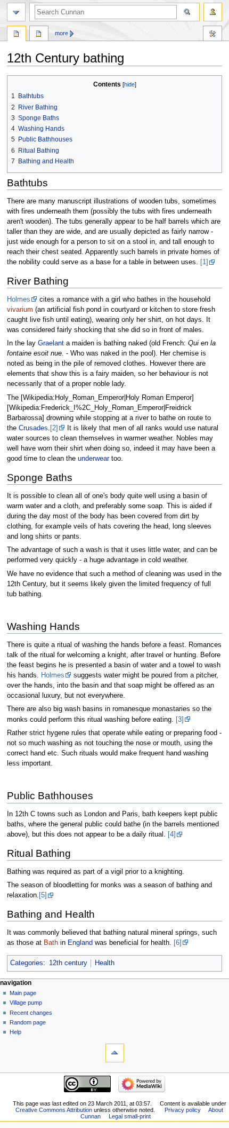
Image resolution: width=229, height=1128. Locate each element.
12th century (68, 963)
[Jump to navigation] (16, 12)
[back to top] (114, 1053)
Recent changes (31, 1012)
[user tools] (212, 12)
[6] (178, 942)
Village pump (26, 1002)
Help (15, 1032)
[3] (180, 719)
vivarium (20, 309)
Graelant (51, 343)
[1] (204, 262)
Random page (28, 1022)
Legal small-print (130, 1116)
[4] (172, 834)
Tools (212, 34)
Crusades (33, 428)
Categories (26, 963)
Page (16, 34)
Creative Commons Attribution (53, 1110)
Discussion (39, 34)
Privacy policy (183, 1110)
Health (104, 963)
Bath (51, 942)
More (61, 33)
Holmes (18, 299)
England (80, 942)
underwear (93, 458)
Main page (23, 993)
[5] (43, 895)
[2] (54, 428)
